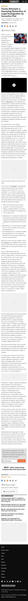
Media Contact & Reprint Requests (9, 487)
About (2, 547)
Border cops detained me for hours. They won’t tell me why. (13, 510)
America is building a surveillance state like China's (12, 514)
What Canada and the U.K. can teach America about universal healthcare (13, 505)
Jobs (2, 559)
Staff (2, 556)
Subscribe (21, 461)
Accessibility (17, 589)
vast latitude (4, 425)
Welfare (9, 476)
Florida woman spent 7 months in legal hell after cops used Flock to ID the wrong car (13, 499)
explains (14, 186)
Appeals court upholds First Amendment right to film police (11, 519)
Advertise (3, 565)
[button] (26, 1)
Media (3, 574)
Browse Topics (5, 550)
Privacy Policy (23, 589)
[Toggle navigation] (1, 1)
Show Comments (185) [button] (10, 491)
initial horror (9, 101)
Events (3, 553)
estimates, (6, 242)
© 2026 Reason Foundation (7, 589)
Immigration (4, 6)
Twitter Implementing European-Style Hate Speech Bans (14, 468)
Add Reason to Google (9, 30)
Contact (3, 571)
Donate (3, 562)
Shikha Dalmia (4, 22)
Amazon (3, 577)
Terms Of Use (5, 591)
